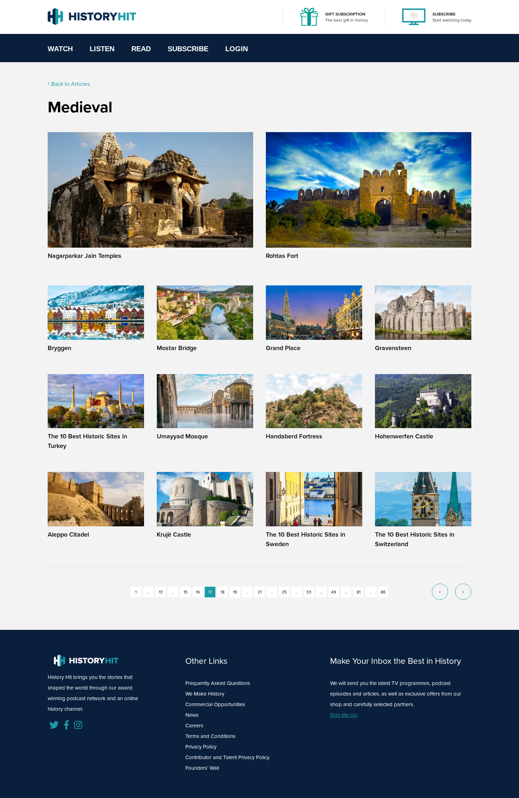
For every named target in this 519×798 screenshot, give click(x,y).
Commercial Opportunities (215, 704)
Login (236, 49)
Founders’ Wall (202, 768)
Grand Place (283, 348)
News (191, 715)
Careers (194, 725)
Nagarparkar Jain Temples (84, 255)
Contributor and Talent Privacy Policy (227, 757)
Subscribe (188, 49)
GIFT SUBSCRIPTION (345, 14)
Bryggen (59, 348)
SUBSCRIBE (443, 14)
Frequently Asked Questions (217, 683)
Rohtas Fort (282, 255)
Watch (60, 49)
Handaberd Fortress (294, 436)
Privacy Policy (200, 747)
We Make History (204, 694)
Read (141, 49)
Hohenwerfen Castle (404, 436)
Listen (102, 49)
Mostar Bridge (177, 348)
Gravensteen (393, 348)
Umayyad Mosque (182, 436)
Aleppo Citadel (68, 534)
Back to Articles (70, 84)
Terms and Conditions (210, 736)
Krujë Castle (174, 534)
